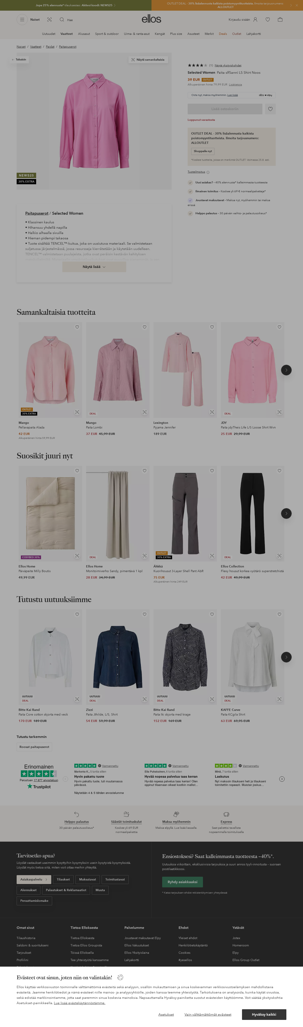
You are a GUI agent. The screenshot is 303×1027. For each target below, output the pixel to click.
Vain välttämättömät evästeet (208, 1014)
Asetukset (166, 1014)
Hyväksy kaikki (264, 1014)
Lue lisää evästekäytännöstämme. (79, 1003)
